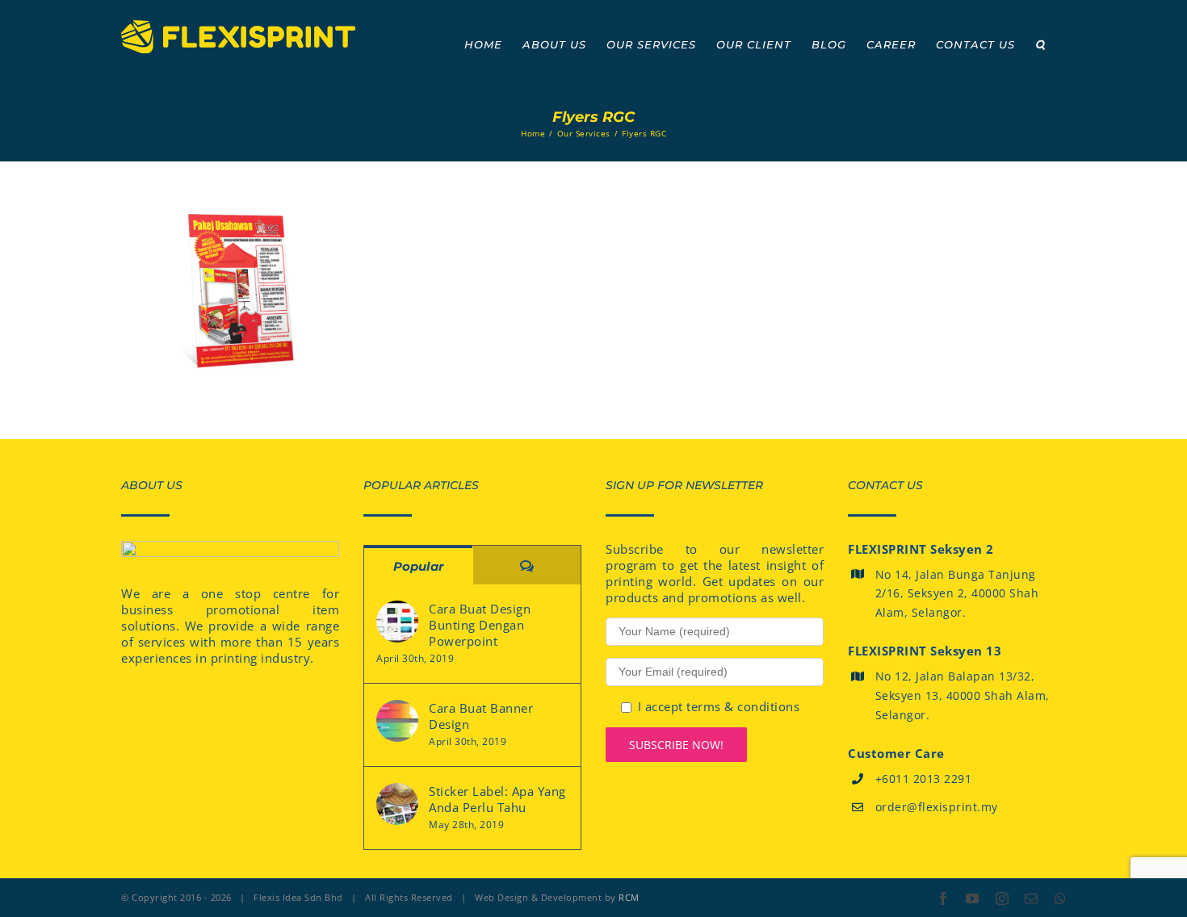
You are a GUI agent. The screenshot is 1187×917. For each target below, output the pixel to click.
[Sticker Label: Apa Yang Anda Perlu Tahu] (397, 804)
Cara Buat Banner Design (481, 716)
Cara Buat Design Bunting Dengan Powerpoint (480, 625)
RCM (629, 897)
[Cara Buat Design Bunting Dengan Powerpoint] (397, 622)
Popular (418, 566)
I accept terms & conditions (719, 706)
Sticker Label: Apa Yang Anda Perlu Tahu (497, 799)
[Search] (1040, 44)
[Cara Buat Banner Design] (397, 721)
